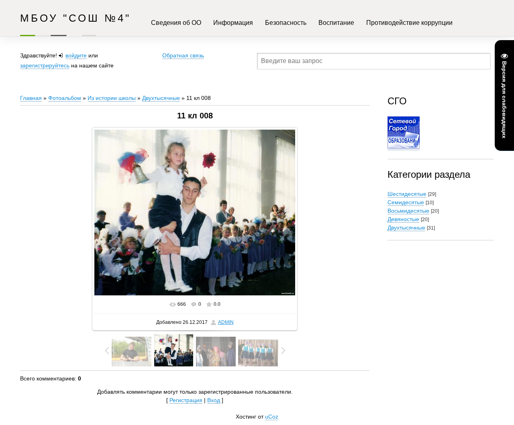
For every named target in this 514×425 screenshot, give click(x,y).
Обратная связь (183, 55)
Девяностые (403, 219)
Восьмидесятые (408, 210)
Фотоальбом (64, 98)
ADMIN (226, 322)
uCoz (271, 416)
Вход (213, 400)
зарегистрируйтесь (44, 65)
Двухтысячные (161, 98)
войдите (76, 55)
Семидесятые (406, 202)
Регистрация (185, 400)
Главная (31, 98)
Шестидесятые (407, 194)
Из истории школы (112, 98)
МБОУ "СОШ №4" (75, 18)
